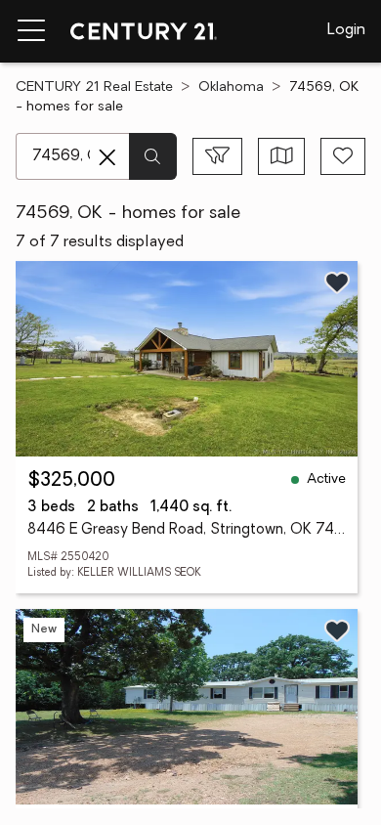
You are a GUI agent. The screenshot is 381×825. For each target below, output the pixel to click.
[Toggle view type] (282, 156)
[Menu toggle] (31, 31)
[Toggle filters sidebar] (217, 156)
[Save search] (342, 156)
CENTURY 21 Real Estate (94, 87)
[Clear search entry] (107, 157)
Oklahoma (231, 87)
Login (346, 30)
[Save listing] (337, 282)
